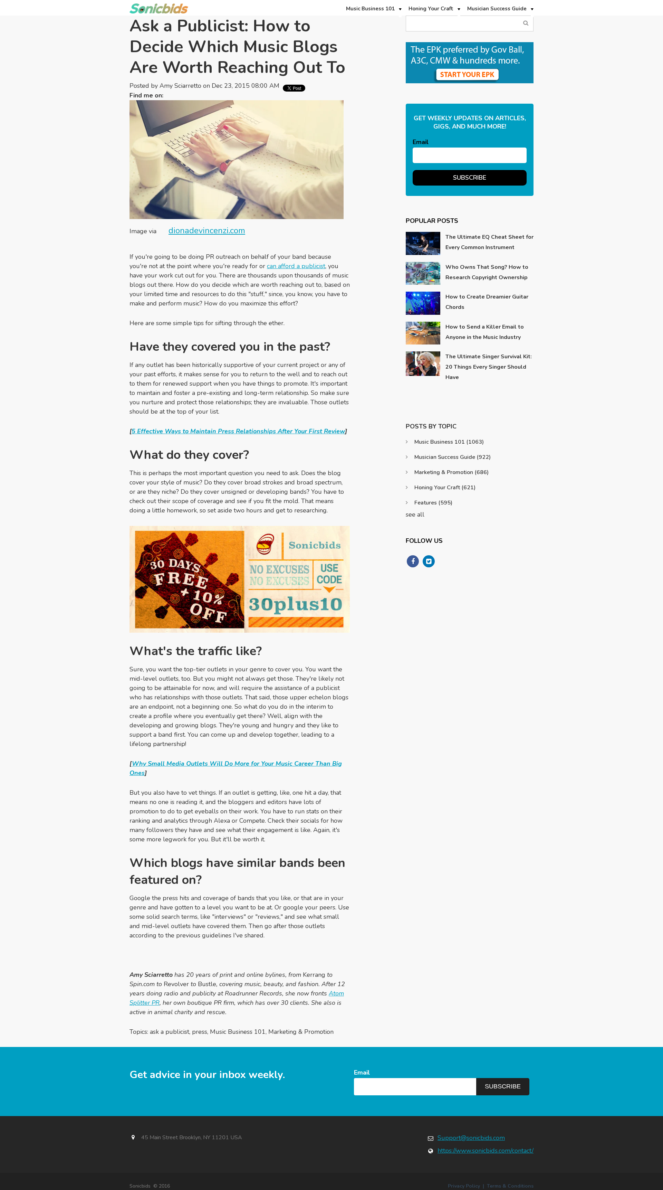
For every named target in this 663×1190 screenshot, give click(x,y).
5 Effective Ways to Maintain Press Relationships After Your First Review (238, 431)
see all (415, 514)
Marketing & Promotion (301, 1032)
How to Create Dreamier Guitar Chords (486, 302)
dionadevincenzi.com (207, 230)
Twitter (172, 95)
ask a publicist (169, 1032)
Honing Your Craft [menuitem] (431, 8)
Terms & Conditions (510, 1186)
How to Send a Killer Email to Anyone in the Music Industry (484, 332)
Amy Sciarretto (180, 86)
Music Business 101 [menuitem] (370, 8)
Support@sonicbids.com (471, 1138)
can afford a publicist (296, 266)
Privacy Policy (464, 1186)
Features (433, 503)
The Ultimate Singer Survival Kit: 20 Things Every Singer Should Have (488, 367)
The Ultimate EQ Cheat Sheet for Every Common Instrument (489, 242)
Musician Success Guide (452, 457)
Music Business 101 (238, 1032)
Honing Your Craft (444, 487)
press (199, 1032)
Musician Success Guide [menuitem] (497, 8)
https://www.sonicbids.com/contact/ (486, 1150)
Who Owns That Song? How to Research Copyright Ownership (486, 272)
